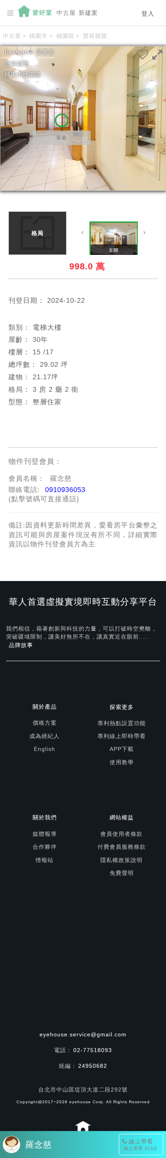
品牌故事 (21, 645)
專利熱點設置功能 (122, 723)
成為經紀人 (44, 736)
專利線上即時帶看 (122, 736)
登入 (147, 13)
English (44, 749)
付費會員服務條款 (122, 847)
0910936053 (65, 490)
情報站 (44, 860)
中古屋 (66, 12)
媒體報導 (45, 834)
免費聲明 (122, 873)
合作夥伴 (45, 847)
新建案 (88, 12)
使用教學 (122, 762)
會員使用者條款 (121, 834)
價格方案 (45, 723)
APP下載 (122, 749)
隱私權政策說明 (121, 860)
